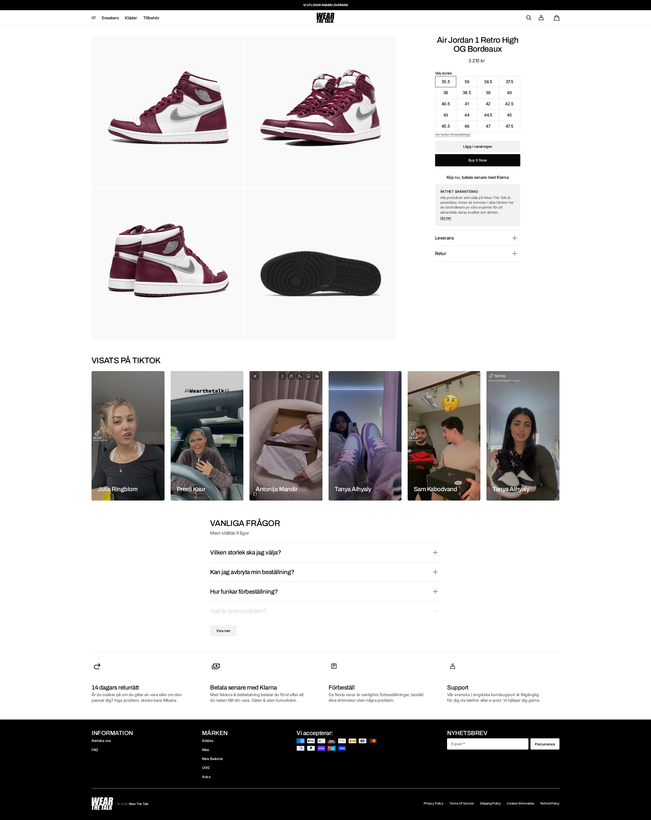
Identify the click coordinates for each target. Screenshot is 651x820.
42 (492, 105)
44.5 (491, 116)
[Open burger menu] (93, 17)
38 (449, 94)
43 (449, 116)
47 (492, 128)
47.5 (513, 128)
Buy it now (477, 160)
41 (471, 105)
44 (471, 116)
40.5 (448, 105)
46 (471, 128)
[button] (529, 17)
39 (492, 94)
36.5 (491, 83)
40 (513, 94)
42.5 (512, 105)
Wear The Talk (139, 804)
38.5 (470, 94)
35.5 (448, 83)
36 (471, 83)
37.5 (513, 83)
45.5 (448, 128)
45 (513, 116)
